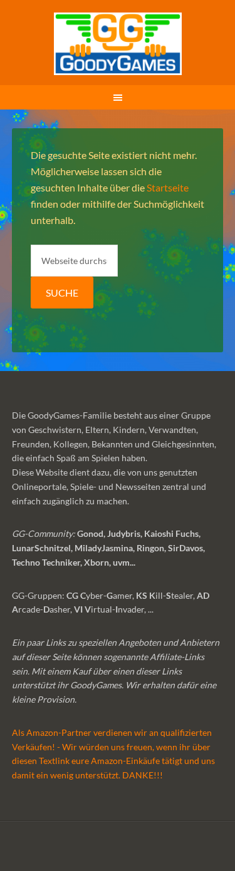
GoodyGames (118, 44)
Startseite (168, 187)
